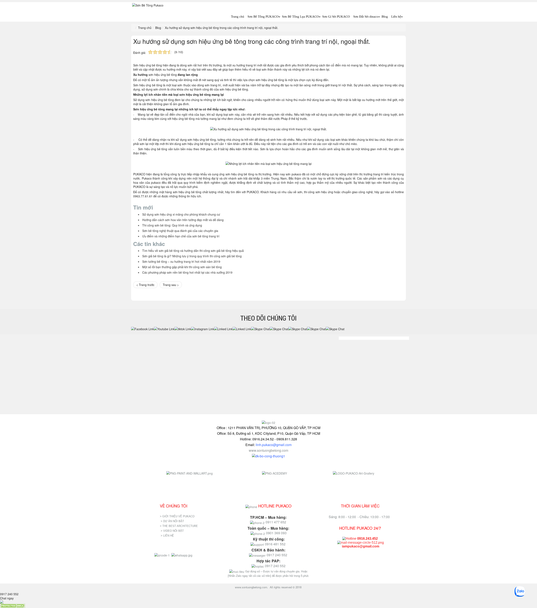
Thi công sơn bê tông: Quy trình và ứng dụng (172, 225)
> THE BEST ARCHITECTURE (179, 526)
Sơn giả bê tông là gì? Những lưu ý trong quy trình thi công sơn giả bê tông (192, 256)
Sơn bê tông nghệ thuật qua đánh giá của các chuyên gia (180, 231)
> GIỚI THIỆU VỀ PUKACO (177, 516)
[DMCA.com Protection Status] (12, 605)
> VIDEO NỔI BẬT (172, 530)
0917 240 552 (9, 594)
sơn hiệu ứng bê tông (163, 74)
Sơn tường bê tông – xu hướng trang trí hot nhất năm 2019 (181, 261)
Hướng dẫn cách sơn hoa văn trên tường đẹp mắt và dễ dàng (183, 220)
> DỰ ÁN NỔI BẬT (172, 521)
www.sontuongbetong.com (268, 450)
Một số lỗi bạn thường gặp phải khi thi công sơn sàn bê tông (182, 267)
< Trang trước (145, 285)
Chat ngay (7, 598)
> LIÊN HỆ (168, 535)
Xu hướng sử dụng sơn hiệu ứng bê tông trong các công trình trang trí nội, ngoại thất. (251, 41)
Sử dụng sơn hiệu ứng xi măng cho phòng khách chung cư (181, 214)
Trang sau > (171, 285)
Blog (385, 16)
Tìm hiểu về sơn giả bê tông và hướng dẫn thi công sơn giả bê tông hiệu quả (193, 250)
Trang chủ (237, 16)
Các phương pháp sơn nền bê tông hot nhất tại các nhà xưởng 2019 (187, 272)
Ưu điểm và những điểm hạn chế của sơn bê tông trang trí (180, 236)
